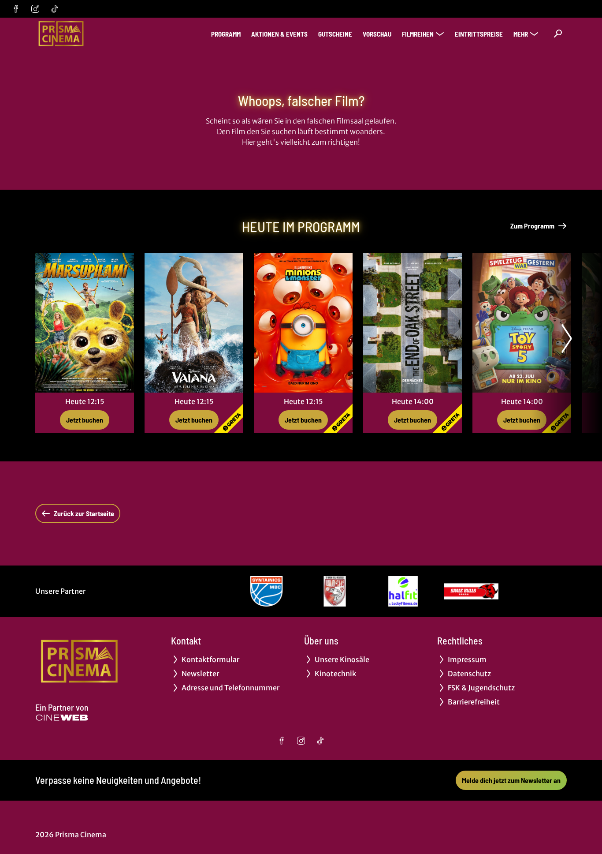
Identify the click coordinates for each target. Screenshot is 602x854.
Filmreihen (418, 34)
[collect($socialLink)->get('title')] (16, 9)
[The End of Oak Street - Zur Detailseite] (412, 323)
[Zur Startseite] (97, 33)
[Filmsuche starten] (558, 33)
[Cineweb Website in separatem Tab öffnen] (62, 717)
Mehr (520, 34)
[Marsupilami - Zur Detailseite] (84, 323)
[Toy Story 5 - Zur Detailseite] (521, 323)
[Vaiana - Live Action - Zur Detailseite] (194, 323)
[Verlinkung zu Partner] (266, 591)
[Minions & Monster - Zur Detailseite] (303, 323)
